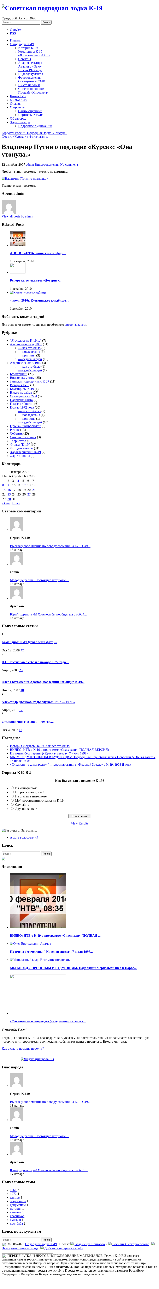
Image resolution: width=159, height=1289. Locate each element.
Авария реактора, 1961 (26, 344)
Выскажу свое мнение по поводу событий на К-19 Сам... (50, 546)
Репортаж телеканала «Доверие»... (35, 280)
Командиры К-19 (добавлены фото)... (29, 642)
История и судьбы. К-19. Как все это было (40, 746)
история (15, 1208)
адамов (15, 1197)
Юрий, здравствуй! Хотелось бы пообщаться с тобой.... (49, 614)
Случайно (22, 804)
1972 (13, 1193)
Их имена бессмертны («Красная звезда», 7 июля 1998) (49, 753)
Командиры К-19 (30, 51)
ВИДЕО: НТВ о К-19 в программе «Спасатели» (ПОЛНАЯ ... (55, 935)
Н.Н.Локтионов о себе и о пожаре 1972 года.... (35, 662)
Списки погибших (31, 88)
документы (18, 1205)
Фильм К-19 (18, 100)
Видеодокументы (30, 74)
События (24, 59)
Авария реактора (30, 62)
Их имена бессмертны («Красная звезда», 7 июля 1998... (51, 951)
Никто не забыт (29, 85)
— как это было (29, 348)
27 (29, 494)
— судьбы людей (30, 359)
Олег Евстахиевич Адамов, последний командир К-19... (43, 682)
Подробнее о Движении (35, 126)
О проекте (17, 107)
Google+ (16, 29)
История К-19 (28, 48)
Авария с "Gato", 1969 (25, 363)
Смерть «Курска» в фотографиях (25, 136)
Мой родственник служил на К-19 (39, 800)
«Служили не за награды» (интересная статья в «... (48, 1021)
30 (9, 499)
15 (4, 490)
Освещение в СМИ (31, 81)
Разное (14, 429)
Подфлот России (22, 403)
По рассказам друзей (29, 792)
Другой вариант (26, 808)
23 (9, 494)
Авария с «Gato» (30, 66)
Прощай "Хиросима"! (25, 426)
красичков (17, 1216)
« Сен (6, 503)
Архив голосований (24, 837)
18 (22, 690)
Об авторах (18, 118)
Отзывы (15, 103)
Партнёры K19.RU (31, 114)
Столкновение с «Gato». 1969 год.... (28, 722)
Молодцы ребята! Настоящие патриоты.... (39, 580)
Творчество (18, 441)
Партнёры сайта (21, 400)
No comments (69, 164)
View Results (79, 823)
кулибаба (16, 1223)
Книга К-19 (18, 96)
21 (34, 490)
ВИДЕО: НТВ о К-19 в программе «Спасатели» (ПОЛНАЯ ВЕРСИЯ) (59, 749)
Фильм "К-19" (20, 444)
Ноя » (16, 503)
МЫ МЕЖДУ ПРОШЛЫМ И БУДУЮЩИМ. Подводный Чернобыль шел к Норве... (73, 968)
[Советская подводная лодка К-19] (52, 8)
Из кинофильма (26, 788)
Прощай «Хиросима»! (33, 92)
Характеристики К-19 (25, 452)
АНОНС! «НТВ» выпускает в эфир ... (38, 253)
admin (30, 164)
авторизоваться (75, 324)
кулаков (15, 1219)
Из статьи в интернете (31, 796)
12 (24, 485)
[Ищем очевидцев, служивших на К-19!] (3, 857)
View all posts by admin (19, 216)
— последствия (29, 351)
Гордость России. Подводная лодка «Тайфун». (34, 133)
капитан (16, 1212)
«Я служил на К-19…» (34, 55)
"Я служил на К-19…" (25, 340)
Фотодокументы (29, 77)
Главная (15, 40)
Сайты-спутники (30, 111)
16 (9, 490)
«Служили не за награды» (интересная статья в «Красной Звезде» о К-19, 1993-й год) (70, 764)
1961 (13, 1190)
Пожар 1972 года (30, 70)
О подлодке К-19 (22, 44)
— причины (26, 355)
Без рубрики (18, 374)
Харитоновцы (20, 122)
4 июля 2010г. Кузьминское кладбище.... (39, 300)
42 (22, 650)
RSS (13, 33)
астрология (18, 1201)
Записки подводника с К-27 (29, 381)
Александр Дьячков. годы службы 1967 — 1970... (38, 702)
